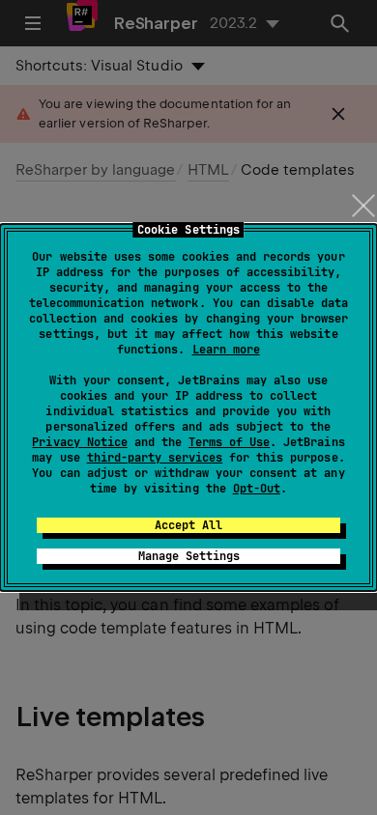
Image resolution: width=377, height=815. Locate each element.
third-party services (154, 457)
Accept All (188, 525)
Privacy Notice (79, 442)
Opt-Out (256, 488)
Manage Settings (189, 556)
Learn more (226, 349)
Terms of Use (229, 442)
